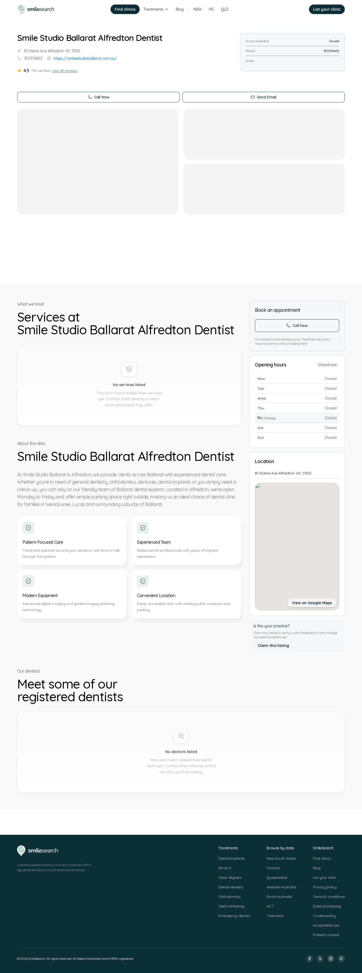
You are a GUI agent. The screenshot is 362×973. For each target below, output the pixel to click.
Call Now (101, 97)
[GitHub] (341, 958)
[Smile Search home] (36, 9)
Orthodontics (229, 896)
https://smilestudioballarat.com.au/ (85, 58)
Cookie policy (324, 915)
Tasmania (275, 915)
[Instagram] (330, 958)
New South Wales (281, 858)
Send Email (266, 97)
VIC (211, 9)
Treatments (153, 9)
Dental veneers (230, 887)
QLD (224, 9)
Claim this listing (273, 645)
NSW (197, 9)
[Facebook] (309, 958)
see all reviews (65, 70)
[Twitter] (320, 958)
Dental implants (231, 858)
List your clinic (327, 9)
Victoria (273, 868)
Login (297, 9)
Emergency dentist (234, 915)
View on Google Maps (312, 602)
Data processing (327, 906)
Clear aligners (229, 877)
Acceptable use (326, 925)
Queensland (277, 877)
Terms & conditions (329, 896)
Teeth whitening (231, 906)
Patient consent (326, 934)
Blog (180, 9)
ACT (270, 906)
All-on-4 (224, 868)
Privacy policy (324, 887)
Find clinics (125, 9)
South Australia (279, 896)
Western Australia (281, 887)
